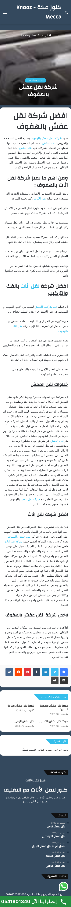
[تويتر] (55, 672)
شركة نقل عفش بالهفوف (46, 138)
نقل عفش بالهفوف (19, 536)
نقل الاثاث (40, 198)
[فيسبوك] (64, 672)
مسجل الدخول (44, 749)
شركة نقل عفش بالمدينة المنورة (54, 707)
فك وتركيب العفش (46, 306)
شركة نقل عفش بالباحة (21, 705)
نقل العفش (25, 148)
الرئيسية (44, 35)
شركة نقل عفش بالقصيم (54, 721)
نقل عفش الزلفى (24, 721)
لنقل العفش (49, 143)
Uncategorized (28, 35)
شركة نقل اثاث (13, 541)
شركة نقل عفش (30, 499)
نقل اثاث (30, 286)
